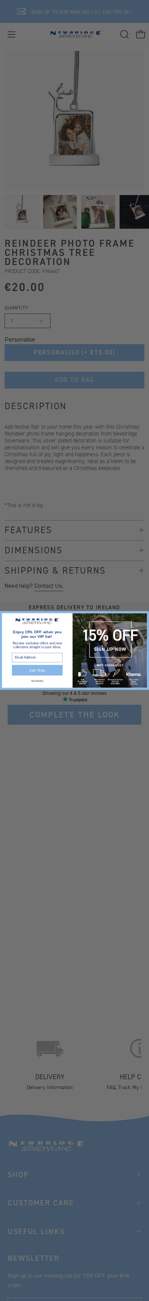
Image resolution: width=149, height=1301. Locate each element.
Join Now (37, 670)
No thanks (37, 681)
